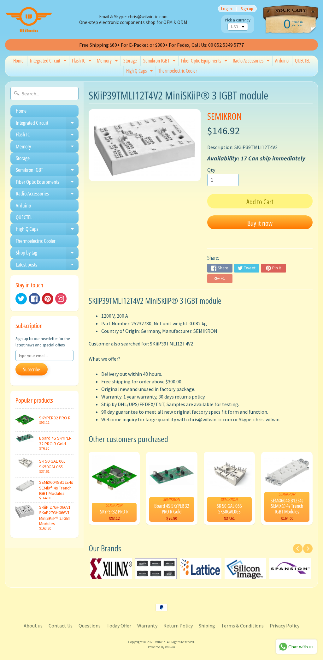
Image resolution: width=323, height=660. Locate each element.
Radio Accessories (252, 61)
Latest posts (47, 265)
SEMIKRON (224, 116)
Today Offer (119, 625)
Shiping (207, 625)
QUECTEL (302, 60)
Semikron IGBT (160, 61)
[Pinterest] (47, 298)
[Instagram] (61, 298)
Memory (108, 61)
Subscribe (31, 369)
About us (33, 625)
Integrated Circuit (49, 61)
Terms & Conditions (242, 625)
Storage (130, 60)
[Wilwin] (28, 20)
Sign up (247, 9)
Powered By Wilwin (161, 647)
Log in (226, 9)
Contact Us (61, 625)
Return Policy (178, 625)
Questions (90, 625)
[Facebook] (34, 298)
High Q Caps (140, 71)
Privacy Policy (284, 625)
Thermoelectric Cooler (177, 70)
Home (18, 60)
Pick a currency (237, 20)
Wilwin (160, 642)
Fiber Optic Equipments (205, 61)
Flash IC (82, 61)
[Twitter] (21, 298)
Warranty (147, 625)
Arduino (282, 60)
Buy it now (260, 223)
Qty (211, 170)
